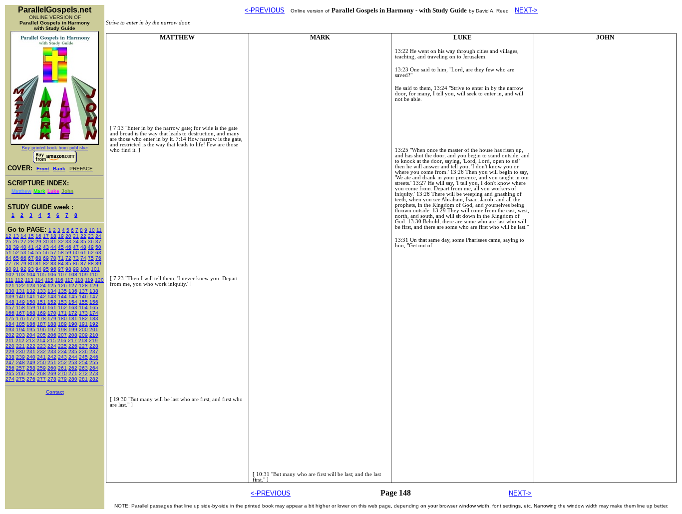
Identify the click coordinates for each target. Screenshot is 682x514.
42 (38, 247)
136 (72, 291)
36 (91, 241)
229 (9, 351)
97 (61, 269)
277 (41, 379)
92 (23, 269)
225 (62, 346)
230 (20, 351)
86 (76, 263)
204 (30, 335)
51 (8, 252)
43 (46, 247)
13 (16, 236)
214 (40, 340)
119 (89, 280)
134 (51, 291)
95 (46, 269)
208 (72, 335)
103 (20, 274)
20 (68, 236)
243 (62, 357)
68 (38, 258)
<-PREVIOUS (265, 10)
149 (20, 302)
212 (19, 340)
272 (83, 373)
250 (41, 362)
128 (83, 285)
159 (30, 307)
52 (16, 252)
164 (83, 307)
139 (9, 296)
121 (9, 285)
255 (93, 362)
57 (53, 252)
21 (76, 236)
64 (8, 258)
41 (31, 247)
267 (30, 373)
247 (9, 362)
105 (41, 274)
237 (93, 351)
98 (68, 269)
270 (62, 373)
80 (31, 263)
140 (20, 296)
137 (83, 291)
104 (30, 274)
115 (49, 280)
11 (99, 230)
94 (38, 269)
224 (51, 346)
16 (38, 236)
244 (72, 357)
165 (93, 307)
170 (51, 313)
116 (59, 280)
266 (20, 373)
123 (30, 285)
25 (8, 241)
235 (72, 351)
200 (83, 329)
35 (83, 241)
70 (53, 258)
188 (51, 324)
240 (30, 357)
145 (72, 296)
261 (62, 368)
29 (38, 241)
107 (62, 274)
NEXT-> (526, 10)
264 (93, 368)
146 (83, 296)
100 (84, 269)
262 (72, 368)
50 (98, 247)
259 (41, 368)
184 (9, 324)
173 (83, 313)
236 (83, 351)
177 (30, 318)
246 (93, 357)
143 (51, 296)
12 (8, 236)
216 (61, 340)
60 (76, 252)
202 (9, 335)
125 (51, 285)
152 (51, 302)
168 (30, 313)
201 (93, 329)
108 (72, 274)
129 (93, 285)
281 (83, 379)
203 (20, 335)
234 (62, 351)
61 (83, 252)
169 (41, 313)
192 (93, 324)
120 (99, 280)
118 (79, 280)
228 (93, 346)
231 (30, 351)
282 (93, 379)
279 (62, 379)
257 (20, 368)
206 (51, 335)
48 (83, 247)
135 (62, 291)
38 (8, 247)
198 (62, 329)
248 (20, 362)
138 (93, 291)
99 (76, 269)
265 (9, 373)
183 (93, 318)
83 (53, 263)
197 (51, 329)
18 (53, 236)
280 (72, 379)
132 (30, 291)
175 (9, 318)
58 (61, 252)
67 (31, 258)
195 (30, 329)
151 (41, 302)
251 (51, 362)
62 (91, 252)
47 (76, 247)
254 (83, 362)
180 (62, 318)
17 (46, 236)
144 (62, 296)
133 (41, 291)
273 (93, 373)
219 (93, 340)
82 (46, 263)
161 (51, 307)
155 (83, 302)
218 (82, 340)
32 (61, 241)
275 (20, 379)
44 (53, 247)
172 (72, 313)
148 (9, 302)
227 (83, 346)
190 (72, 324)
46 (68, 247)
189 (62, 324)
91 (16, 269)
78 (16, 263)
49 (91, 247)
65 (16, 258)
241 (41, 357)
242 (51, 357)
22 (83, 236)
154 (72, 302)
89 (98, 263)
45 (61, 247)
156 (93, 302)
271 (72, 373)
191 (83, 324)
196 (41, 329)
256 (9, 368)
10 (92, 230)
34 (76, 241)
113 (29, 280)
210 (93, 335)
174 (93, 313)
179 (51, 318)
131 (20, 291)
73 (76, 258)
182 (83, 318)
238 (9, 357)
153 (62, 302)
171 (62, 313)
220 (9, 346)
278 (51, 379)
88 (91, 263)
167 (20, 313)
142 (41, 296)
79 (23, 263)
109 (83, 274)
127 (72, 285)
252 (62, 362)
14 (23, 236)
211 (9, 340)
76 (98, 258)
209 (83, 335)
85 (68, 263)
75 (91, 258)
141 (30, 296)
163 (72, 307)
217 (72, 340)
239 (20, 357)
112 (19, 280)
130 (9, 291)
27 (23, 241)
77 (8, 263)
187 (41, 324)
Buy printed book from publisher (54, 147)
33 (68, 241)
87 (83, 263)
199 (72, 329)
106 (51, 274)
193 (9, 329)
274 (9, 379)
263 (83, 368)
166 (9, 313)
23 (91, 236)
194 (20, 329)
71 (61, 258)
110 (93, 274)
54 (31, 252)
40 (23, 247)
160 (41, 307)
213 (30, 340)
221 (20, 346)
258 (30, 368)
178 (41, 318)
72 (68, 258)
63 (98, 252)
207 (62, 335)
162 (62, 307)
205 (41, 335)
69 (46, 258)
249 (30, 362)
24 (98, 236)
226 (72, 346)
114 (39, 280)
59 (68, 252)
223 (41, 346)
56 (46, 252)
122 (20, 285)
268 (41, 373)
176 (20, 318)
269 (51, 373)
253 (72, 362)
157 (9, 307)
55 (38, 252)
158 (20, 307)
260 (51, 368)
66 (23, 258)
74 (83, 258)
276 (30, 379)
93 (31, 269)
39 (16, 247)
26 (16, 241)
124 (41, 285)
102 (9, 274)
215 (51, 340)
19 (61, 236)
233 (51, 351)
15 (31, 236)
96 (53, 269)
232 (41, 351)
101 (95, 269)
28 (31, 241)
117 (69, 280)
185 (20, 324)
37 (98, 241)
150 (30, 302)
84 (61, 263)
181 (72, 318)
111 (9, 280)
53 (23, 252)
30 (46, 241)
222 (30, 346)
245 (83, 357)
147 (93, 296)
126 (62, 285)
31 (53, 241)
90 (8, 269)
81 (38, 263)
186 (30, 324)
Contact (55, 392)
